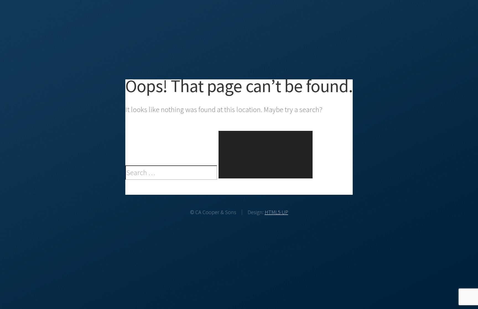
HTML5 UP (276, 212)
